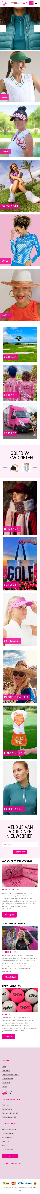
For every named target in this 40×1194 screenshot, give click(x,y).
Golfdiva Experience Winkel (10, 1075)
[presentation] (5, 467)
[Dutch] (12, 3)
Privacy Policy (6, 1141)
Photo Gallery (6, 1083)
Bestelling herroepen (10, 1156)
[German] (15, 3)
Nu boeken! (20, 46)
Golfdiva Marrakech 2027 (9, 1117)
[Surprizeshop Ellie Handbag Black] (14, 467)
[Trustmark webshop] (20, 1093)
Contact (4, 1087)
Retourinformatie (7, 1137)
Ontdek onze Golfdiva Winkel (18, 861)
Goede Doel (8, 1037)
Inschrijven (20, 852)
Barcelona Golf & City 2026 (10, 1113)
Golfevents (5, 1105)
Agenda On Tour (7, 1109)
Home (4, 1067)
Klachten (4, 1145)
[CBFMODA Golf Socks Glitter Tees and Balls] (26, 467)
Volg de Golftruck (10, 977)
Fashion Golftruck (7, 1079)
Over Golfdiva (6, 1071)
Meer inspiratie (10, 915)
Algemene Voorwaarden (9, 1129)
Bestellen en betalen (8, 1133)
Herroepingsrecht (7, 1149)
